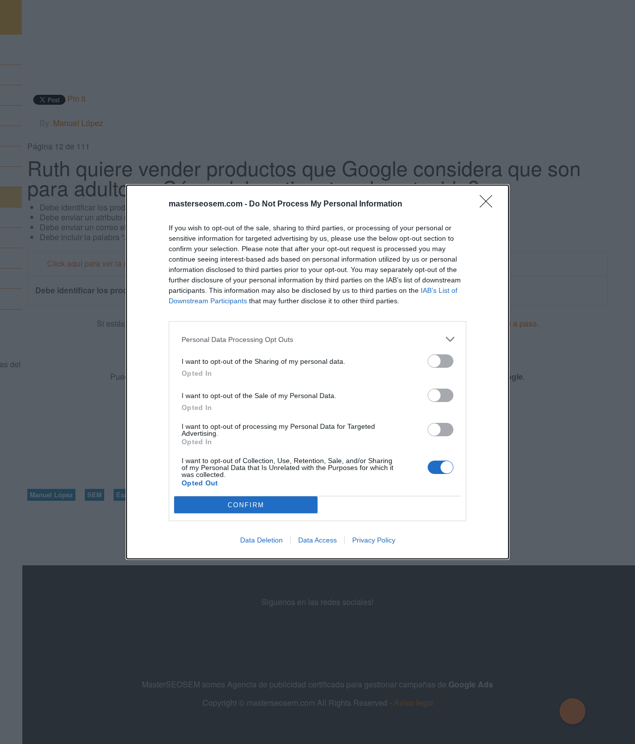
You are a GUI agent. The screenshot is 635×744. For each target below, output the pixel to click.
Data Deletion (261, 540)
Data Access (317, 540)
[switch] (440, 361)
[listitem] (317, 339)
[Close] (489, 204)
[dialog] (317, 372)
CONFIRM (246, 505)
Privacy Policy (373, 540)
